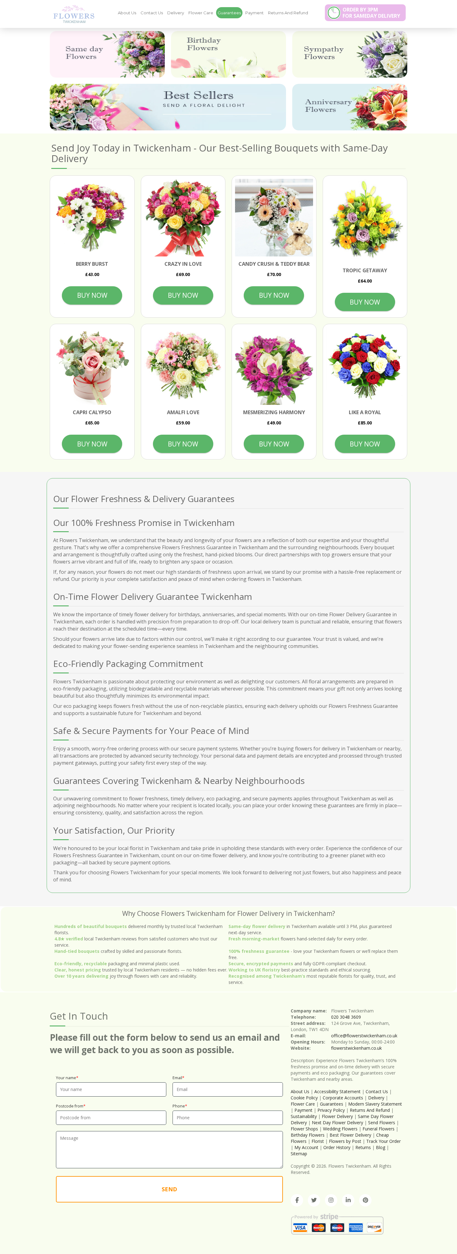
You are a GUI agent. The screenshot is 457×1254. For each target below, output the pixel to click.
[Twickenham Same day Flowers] (107, 54)
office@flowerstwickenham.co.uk (364, 1036)
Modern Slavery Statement (375, 1104)
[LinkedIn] (348, 1200)
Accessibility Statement (337, 1091)
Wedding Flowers (340, 1129)
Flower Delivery (337, 1116)
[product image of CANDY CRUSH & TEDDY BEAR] (274, 218)
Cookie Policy (304, 1098)
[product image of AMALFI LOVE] (183, 366)
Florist (318, 1141)
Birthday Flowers (308, 1135)
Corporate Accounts (343, 1098)
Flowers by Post (345, 1141)
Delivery (175, 12)
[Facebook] (297, 1200)
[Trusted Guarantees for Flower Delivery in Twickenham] (71, 13)
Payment (254, 12)
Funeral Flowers (378, 1129)
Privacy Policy (331, 1110)
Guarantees (229, 12)
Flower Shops (304, 1129)
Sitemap (299, 1154)
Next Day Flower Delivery (337, 1122)
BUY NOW (92, 295)
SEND (169, 1189)
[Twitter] (314, 1200)
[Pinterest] (365, 1200)
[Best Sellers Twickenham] (168, 107)
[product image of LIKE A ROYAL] (365, 366)
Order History (336, 1147)
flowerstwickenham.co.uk (356, 1048)
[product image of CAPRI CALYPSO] (92, 366)
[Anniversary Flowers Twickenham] (349, 107)
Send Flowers (381, 1122)
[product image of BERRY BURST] (92, 218)
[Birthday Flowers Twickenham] (228, 54)
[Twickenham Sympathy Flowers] (349, 54)
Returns (363, 1147)
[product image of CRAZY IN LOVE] (183, 218)
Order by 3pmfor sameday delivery (371, 12)
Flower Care (200, 12)
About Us (127, 12)
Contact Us (152, 12)
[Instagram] (331, 1200)
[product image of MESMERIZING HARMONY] (274, 366)
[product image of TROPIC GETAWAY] (365, 221)
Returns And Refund (288, 12)
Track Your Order (383, 1141)
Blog (380, 1147)
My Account (306, 1147)
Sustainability (304, 1116)
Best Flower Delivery (350, 1135)
